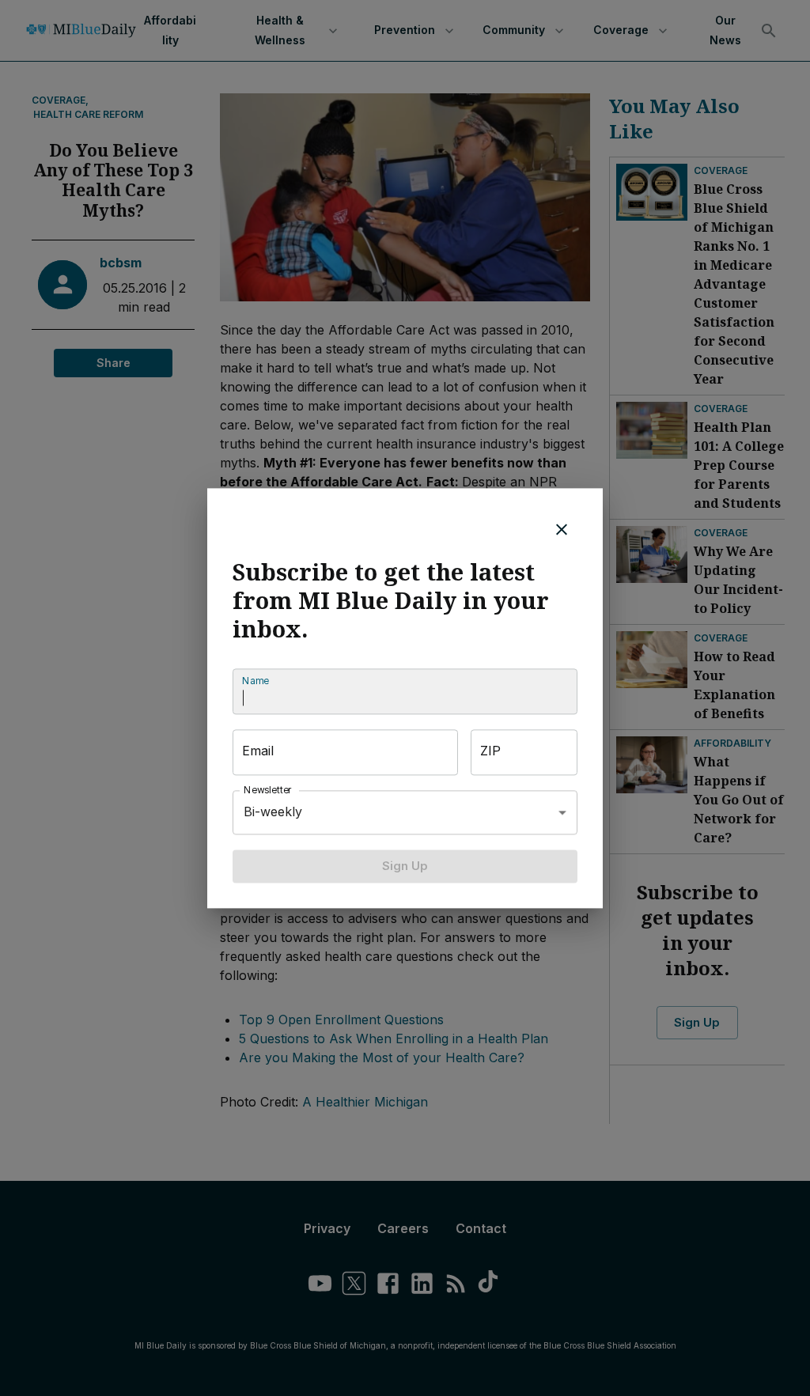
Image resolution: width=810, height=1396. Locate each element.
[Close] (561, 529)
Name (255, 681)
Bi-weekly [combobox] (273, 811)
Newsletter (268, 790)
